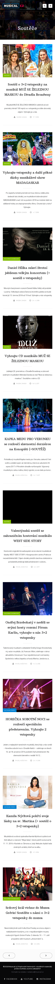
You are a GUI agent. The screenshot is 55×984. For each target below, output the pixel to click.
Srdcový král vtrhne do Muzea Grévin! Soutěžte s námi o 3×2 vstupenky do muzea (28, 913)
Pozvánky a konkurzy (11, 259)
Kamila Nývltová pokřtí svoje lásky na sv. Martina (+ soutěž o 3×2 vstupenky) (27, 821)
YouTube (28, 979)
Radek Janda (22, 117)
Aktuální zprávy (9, 430)
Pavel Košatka (21, 475)
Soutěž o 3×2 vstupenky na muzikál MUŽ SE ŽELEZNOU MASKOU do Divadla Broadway (27, 89)
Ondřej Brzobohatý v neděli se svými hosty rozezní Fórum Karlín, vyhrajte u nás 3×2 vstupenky (28, 630)
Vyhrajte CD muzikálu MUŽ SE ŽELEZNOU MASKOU (27, 358)
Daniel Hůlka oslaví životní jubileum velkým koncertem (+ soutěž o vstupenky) (27, 273)
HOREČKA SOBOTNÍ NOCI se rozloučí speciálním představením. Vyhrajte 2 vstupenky (28, 726)
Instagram (45, 979)
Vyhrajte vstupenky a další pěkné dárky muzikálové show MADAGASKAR (27, 178)
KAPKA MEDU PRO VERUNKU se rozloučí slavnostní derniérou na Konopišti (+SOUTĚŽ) (27, 444)
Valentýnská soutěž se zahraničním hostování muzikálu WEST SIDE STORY (27, 536)
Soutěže (7, 75)
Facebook (11, 979)
